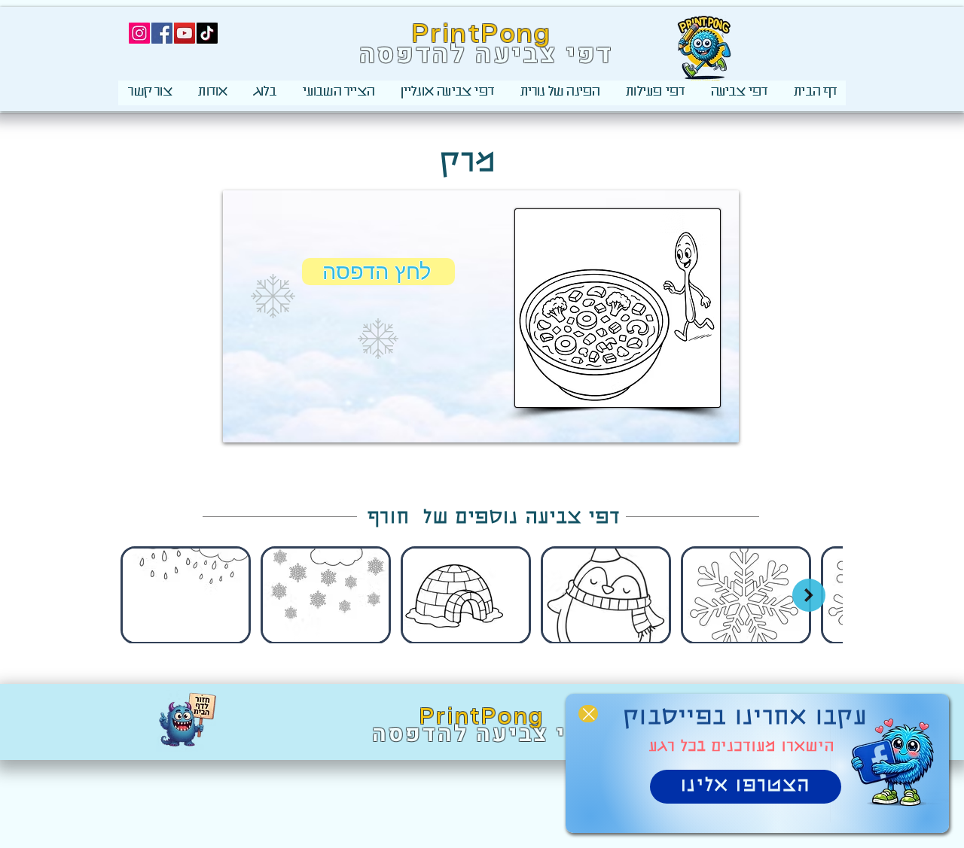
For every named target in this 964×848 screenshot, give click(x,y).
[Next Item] (808, 595)
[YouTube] (184, 33)
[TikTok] (207, 33)
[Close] (588, 713)
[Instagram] (139, 33)
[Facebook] (161, 33)
